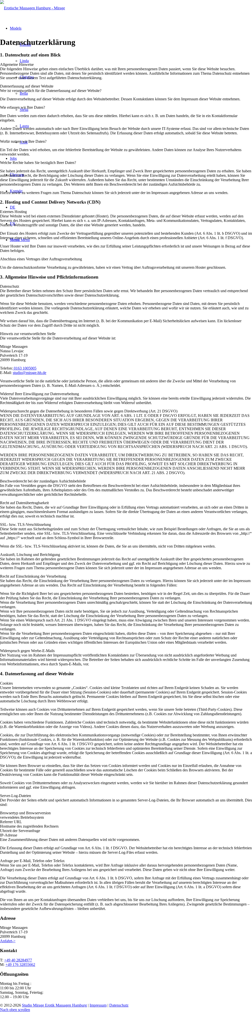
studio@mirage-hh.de (29, 373)
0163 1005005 (24, 368)
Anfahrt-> (8, 941)
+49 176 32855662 (20, 964)
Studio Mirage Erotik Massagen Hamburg (54, 1005)
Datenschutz (118, 1005)
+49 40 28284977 (18, 960)
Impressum (98, 1005)
